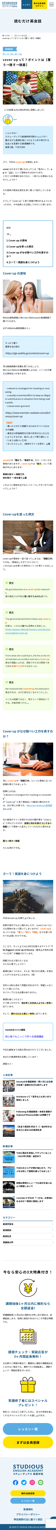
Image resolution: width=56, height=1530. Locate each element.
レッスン (27, 4)
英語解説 (7, 1230)
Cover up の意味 (18, 240)
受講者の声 (8, 1242)
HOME (7, 35)
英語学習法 (8, 1224)
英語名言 (7, 1236)
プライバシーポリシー (28, 1514)
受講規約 (28, 1509)
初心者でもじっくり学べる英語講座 (24, 1036)
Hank (39, 136)
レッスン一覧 (28, 1429)
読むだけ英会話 (20, 35)
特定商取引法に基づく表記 (28, 1519)
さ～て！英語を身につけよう (24, 262)
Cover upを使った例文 (21, 246)
